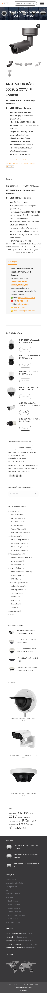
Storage (14, 607)
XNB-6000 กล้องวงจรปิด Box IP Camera (29, 420)
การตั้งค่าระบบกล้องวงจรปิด (15, 944)
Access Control (14, 611)
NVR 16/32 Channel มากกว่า (20, 557)
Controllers (15, 604)
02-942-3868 (22, 300)
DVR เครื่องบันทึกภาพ (15, 568)
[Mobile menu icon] (42, 3)
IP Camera (26, 160)
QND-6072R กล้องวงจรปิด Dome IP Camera (29, 388)
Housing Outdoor (17, 589)
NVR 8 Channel (16, 561)
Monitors (14, 597)
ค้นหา (36, 494)
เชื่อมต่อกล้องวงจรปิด (13, 940)
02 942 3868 (21, 458)
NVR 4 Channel (16, 564)
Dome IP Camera (16, 522)
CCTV (26, 163)
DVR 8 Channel (16, 575)
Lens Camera (15, 593)
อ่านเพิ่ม (24, 412)
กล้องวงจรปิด (9, 166)
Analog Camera (14, 536)
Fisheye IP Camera (17, 529)
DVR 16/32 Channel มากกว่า (20, 572)
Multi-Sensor (13, 824)
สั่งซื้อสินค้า (25, 349)
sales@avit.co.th (23, 304)
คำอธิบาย (9, 179)
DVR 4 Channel (16, 579)
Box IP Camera (16, 515)
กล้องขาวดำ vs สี (11, 937)
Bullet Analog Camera (19, 540)
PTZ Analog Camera (18, 550)
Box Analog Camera (18, 543)
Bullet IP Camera (17, 160)
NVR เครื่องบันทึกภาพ (15, 554)
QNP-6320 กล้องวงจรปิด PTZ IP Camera (29, 372)
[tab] (23, 178)
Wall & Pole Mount (17, 586)
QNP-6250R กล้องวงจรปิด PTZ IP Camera (29, 357)
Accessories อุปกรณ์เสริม (17, 582)
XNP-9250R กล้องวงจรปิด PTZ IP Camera (29, 341)
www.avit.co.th (19, 307)
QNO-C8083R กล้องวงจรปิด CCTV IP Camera (29, 404)
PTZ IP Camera (16, 525)
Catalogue (12, 261)
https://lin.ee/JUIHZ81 (26, 297)
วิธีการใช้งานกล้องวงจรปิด (14, 948)
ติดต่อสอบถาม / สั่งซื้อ (23, 447)
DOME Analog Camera (19, 547)
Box (9, 614)
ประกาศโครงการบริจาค (13, 933)
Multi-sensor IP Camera (19, 532)
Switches (14, 600)
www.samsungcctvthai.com (24, 310)
